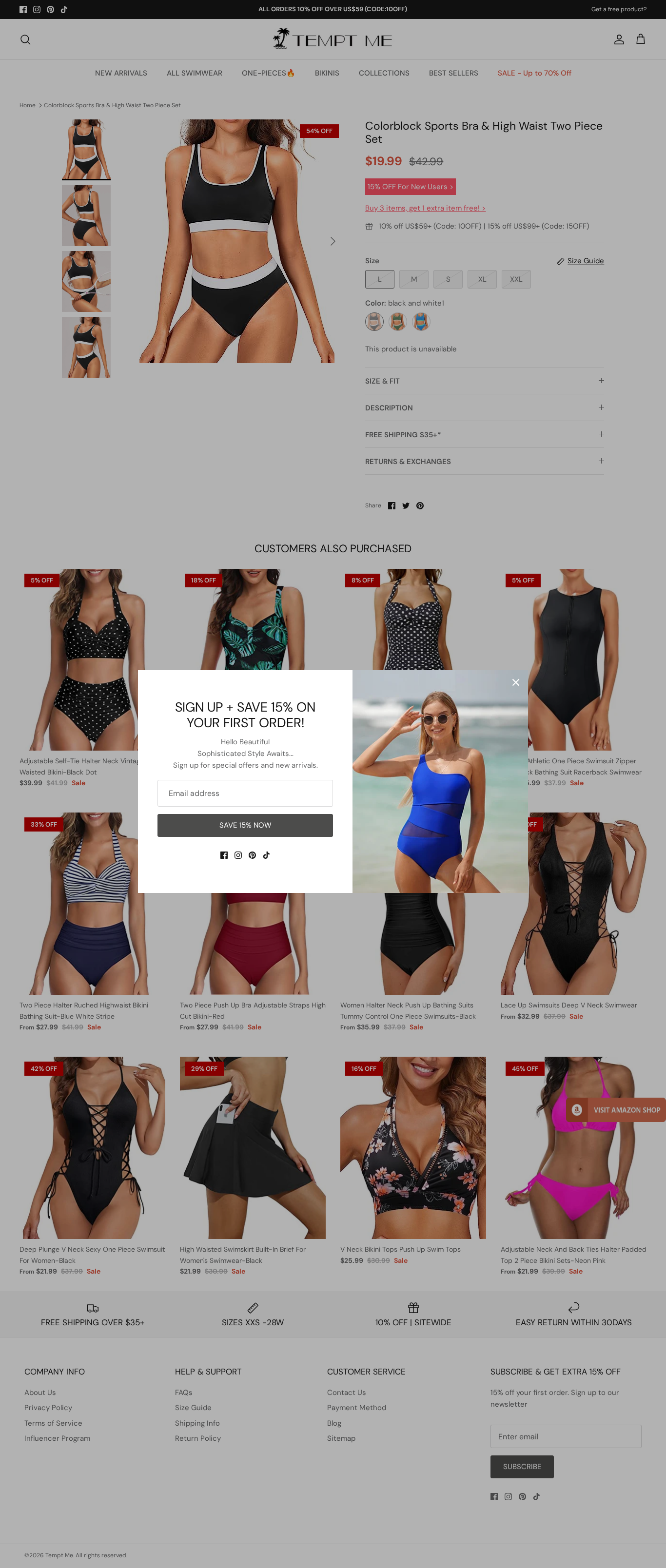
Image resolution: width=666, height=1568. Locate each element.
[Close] (516, 682)
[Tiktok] (266, 855)
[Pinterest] (252, 855)
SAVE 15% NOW (245, 825)
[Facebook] (224, 855)
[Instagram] (238, 855)
